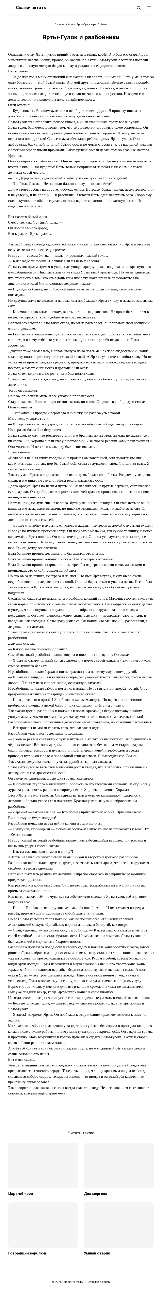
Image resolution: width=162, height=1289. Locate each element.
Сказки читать (31, 7)
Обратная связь (99, 1282)
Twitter (76, 1115)
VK (58, 1115)
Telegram (94, 1115)
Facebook (67, 1115)
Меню (149, 7)
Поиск (138, 7)
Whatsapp (103, 1115)
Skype (85, 1115)
